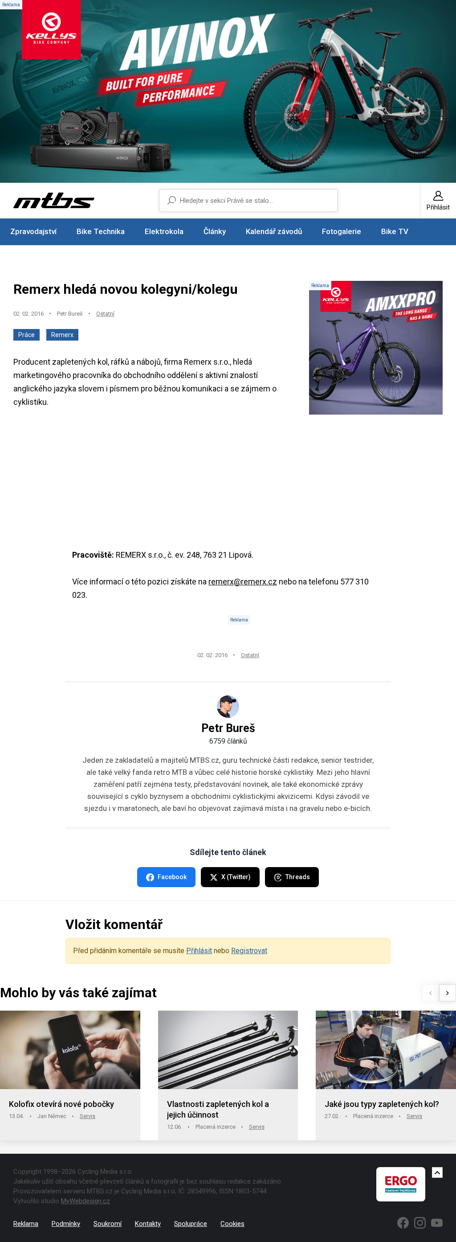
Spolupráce (190, 1224)
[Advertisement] (228, 486)
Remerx (62, 334)
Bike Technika (101, 231)
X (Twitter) (236, 876)
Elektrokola (164, 231)
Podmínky (66, 1224)
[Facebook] (403, 1223)
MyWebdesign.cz (85, 1201)
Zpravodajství (33, 231)
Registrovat (249, 950)
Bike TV (394, 231)
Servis (87, 1116)
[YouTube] (437, 1223)
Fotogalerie (341, 231)
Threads (297, 876)
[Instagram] (420, 1223)
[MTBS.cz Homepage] (53, 200)
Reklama (25, 1224)
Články (215, 231)
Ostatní (105, 313)
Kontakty (148, 1224)
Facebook (172, 876)
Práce (26, 334)
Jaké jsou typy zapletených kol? (382, 1104)
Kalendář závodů (274, 231)
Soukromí (108, 1224)
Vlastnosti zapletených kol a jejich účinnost (218, 1109)
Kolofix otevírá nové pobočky (61, 1104)
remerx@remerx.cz (242, 581)
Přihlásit (199, 950)
